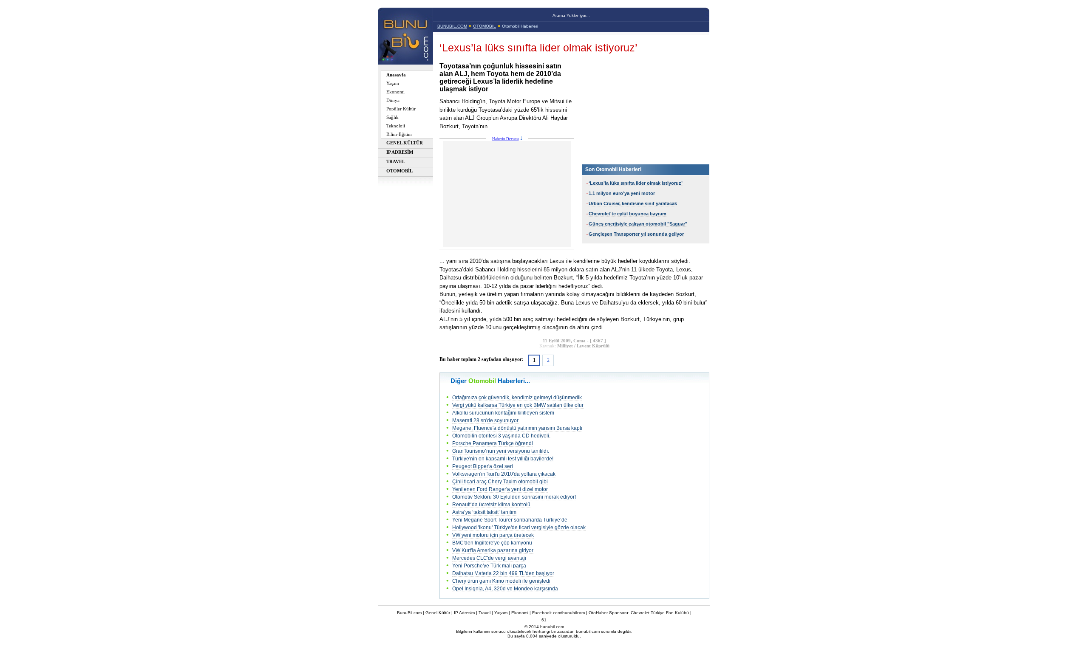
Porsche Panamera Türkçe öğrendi (492, 443)
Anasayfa (396, 75)
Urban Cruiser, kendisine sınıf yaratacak (633, 203)
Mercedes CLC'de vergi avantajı (489, 558)
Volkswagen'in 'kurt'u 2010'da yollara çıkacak (503, 474)
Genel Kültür (437, 612)
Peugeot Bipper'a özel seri (482, 466)
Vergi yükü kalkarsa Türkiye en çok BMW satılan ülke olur (518, 405)
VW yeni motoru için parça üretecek (493, 535)
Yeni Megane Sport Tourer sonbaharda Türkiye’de (509, 520)
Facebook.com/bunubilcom (558, 612)
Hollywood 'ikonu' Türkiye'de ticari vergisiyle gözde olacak (519, 527)
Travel (484, 612)
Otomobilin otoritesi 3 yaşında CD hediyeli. (501, 436)
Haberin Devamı (505, 139)
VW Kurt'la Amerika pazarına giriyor (492, 550)
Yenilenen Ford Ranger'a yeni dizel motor (500, 489)
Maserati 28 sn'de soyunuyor (485, 420)
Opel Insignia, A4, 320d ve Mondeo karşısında (505, 589)
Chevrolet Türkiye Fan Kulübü (660, 612)
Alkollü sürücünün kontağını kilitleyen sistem (503, 413)
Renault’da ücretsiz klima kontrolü (491, 505)
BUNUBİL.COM (452, 26)
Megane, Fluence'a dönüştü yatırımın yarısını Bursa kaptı (517, 428)
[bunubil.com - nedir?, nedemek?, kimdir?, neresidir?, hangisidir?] (405, 62)
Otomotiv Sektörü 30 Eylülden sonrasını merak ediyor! (514, 497)
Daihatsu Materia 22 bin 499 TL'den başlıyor (503, 573)
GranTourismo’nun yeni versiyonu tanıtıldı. (500, 451)
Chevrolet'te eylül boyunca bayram (627, 213)
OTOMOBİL (484, 26)
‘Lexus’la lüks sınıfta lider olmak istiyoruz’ (636, 183)
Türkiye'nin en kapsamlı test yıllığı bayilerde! (502, 459)
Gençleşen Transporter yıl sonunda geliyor (636, 234)
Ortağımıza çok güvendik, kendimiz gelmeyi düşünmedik (517, 398)
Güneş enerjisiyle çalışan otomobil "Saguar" (638, 223)
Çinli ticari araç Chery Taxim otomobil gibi (500, 482)
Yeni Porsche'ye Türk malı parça (489, 566)
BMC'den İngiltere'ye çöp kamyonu (492, 543)
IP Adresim (464, 612)
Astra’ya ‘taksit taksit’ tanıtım (484, 512)
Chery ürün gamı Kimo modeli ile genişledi (501, 581)
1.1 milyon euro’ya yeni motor (622, 193)
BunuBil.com (409, 612)
